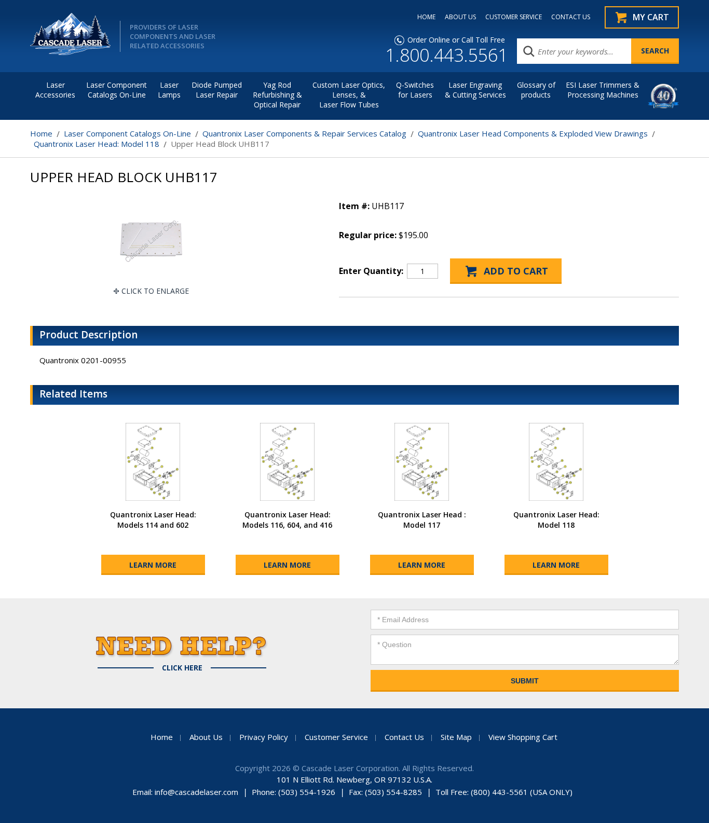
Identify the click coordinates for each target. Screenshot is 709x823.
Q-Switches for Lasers (415, 90)
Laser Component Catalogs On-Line (116, 90)
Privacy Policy (263, 737)
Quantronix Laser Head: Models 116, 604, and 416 (287, 520)
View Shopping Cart (522, 737)
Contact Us (404, 737)
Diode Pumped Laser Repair (217, 90)
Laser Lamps (169, 90)
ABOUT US (460, 17)
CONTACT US (570, 17)
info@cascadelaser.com (196, 792)
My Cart (651, 17)
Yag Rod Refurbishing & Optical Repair (277, 94)
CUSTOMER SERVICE (513, 17)
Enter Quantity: (371, 271)
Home (41, 133)
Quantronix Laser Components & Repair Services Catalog (304, 133)
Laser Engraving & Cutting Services (475, 90)
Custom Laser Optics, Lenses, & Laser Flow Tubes (348, 94)
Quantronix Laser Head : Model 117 (422, 520)
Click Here (182, 667)
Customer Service (336, 737)
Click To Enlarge (155, 291)
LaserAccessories (55, 90)
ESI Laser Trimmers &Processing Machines (602, 90)
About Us (206, 737)
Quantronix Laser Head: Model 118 (96, 144)
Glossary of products (536, 90)
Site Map (456, 737)
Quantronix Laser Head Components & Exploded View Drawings (533, 133)
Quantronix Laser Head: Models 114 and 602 (153, 520)
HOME (426, 17)
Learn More (152, 565)
